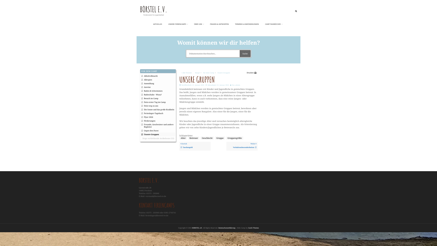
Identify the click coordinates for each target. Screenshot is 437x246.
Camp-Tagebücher (273, 24)
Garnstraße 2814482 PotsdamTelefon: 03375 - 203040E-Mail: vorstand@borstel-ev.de (152, 191)
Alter (183, 138)
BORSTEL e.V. (153, 9)
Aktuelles (157, 24)
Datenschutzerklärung (226, 228)
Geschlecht (207, 138)
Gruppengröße (234, 138)
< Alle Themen (186, 73)
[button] (158, 71)
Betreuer (193, 138)
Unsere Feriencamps (177, 24)
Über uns (198, 24)
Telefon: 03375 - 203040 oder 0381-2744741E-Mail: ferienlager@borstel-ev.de (157, 214)
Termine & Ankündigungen (247, 24)
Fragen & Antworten (219, 24)
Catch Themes (253, 228)
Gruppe (220, 138)
